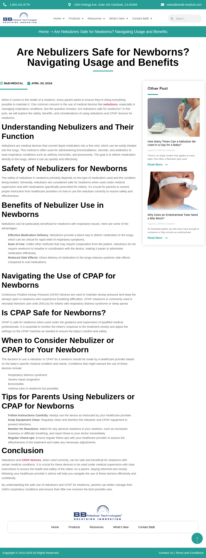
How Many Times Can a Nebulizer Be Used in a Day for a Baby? (172, 143)
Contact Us (166, 552)
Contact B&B (140, 18)
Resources (95, 18)
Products (74, 18)
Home (57, 18)
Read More (155, 164)
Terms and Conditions (190, 552)
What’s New (117, 18)
